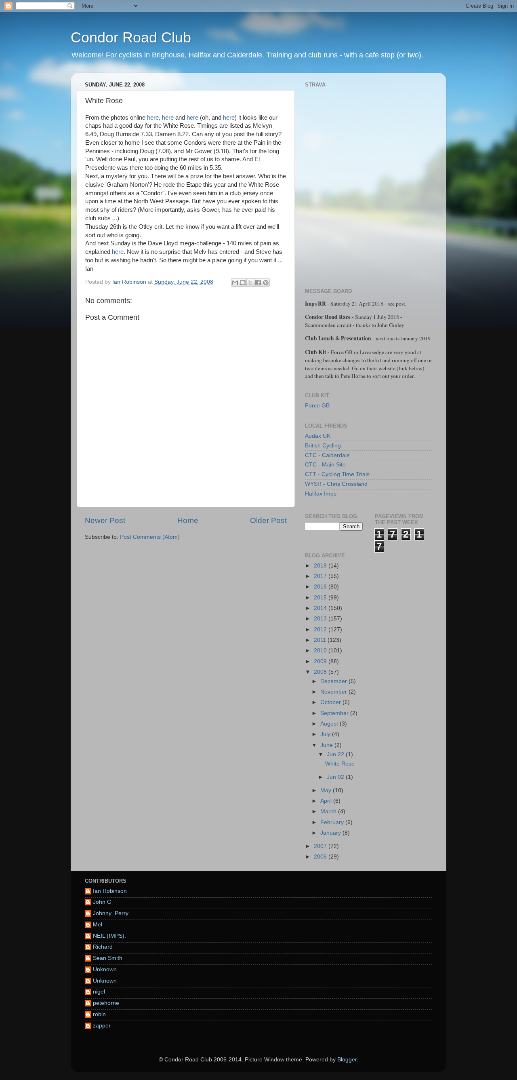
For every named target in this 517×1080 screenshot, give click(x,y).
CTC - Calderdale (327, 455)
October (331, 702)
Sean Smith (107, 958)
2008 (321, 672)
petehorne (106, 1003)
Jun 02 (336, 777)
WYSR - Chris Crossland (336, 484)
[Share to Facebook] (258, 282)
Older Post (268, 520)
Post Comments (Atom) (150, 537)
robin (99, 1014)
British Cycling (323, 446)
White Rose (340, 764)
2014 (321, 608)
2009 (321, 661)
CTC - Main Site (325, 465)
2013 (321, 619)
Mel (97, 925)
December (334, 681)
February (332, 822)
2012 (321, 629)
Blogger (347, 1060)
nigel (99, 992)
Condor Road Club (131, 37)
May (326, 790)
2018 (321, 566)
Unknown (105, 969)
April (326, 801)
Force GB (317, 406)
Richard (103, 947)
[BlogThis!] (243, 282)
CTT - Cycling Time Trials (337, 474)
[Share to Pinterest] (266, 282)
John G (102, 902)
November (334, 692)
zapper (102, 1026)
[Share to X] (250, 282)
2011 (321, 640)
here (153, 117)
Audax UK (317, 436)
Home (187, 520)
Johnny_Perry (110, 913)
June (327, 745)
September (335, 713)
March (329, 811)
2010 (321, 651)
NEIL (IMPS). (109, 936)
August (330, 724)
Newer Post (105, 520)
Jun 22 (336, 754)
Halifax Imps (320, 494)
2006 (321, 857)
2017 (321, 576)
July (326, 734)
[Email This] (235, 282)
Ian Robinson (110, 891)
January (331, 833)
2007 (321, 846)
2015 (321, 598)
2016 (321, 587)
